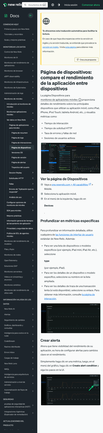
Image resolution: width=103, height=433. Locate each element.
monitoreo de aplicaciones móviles (59, 99)
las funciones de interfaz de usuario (74, 234)
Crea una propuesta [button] (88, 59)
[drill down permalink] (42, 224)
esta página (70, 47)
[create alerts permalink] (62, 340)
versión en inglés (51, 47)
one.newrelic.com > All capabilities (70, 184)
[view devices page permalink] (89, 179)
